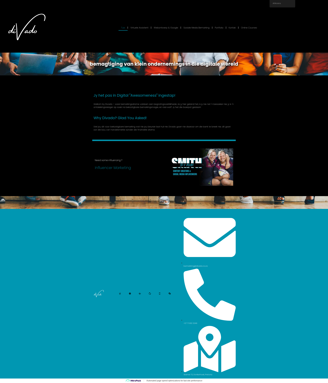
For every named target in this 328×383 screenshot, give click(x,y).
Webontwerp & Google (166, 27)
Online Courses (249, 27)
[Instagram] (130, 293)
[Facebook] (120, 293)
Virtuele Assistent (139, 27)
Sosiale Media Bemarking (196, 27)
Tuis (123, 27)
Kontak (232, 27)
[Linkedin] (140, 293)
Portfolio (219, 27)
